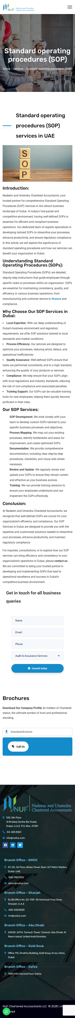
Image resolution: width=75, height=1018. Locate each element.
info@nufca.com (15, 838)
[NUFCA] (18, 6)
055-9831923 (16, 877)
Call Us (20, 746)
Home (6, 68)
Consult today (39, 668)
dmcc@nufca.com (18, 883)
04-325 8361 (14, 832)
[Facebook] (5, 845)
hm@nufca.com (17, 915)
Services (18, 68)
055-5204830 (17, 909)
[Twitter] (20, 845)
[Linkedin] (13, 845)
